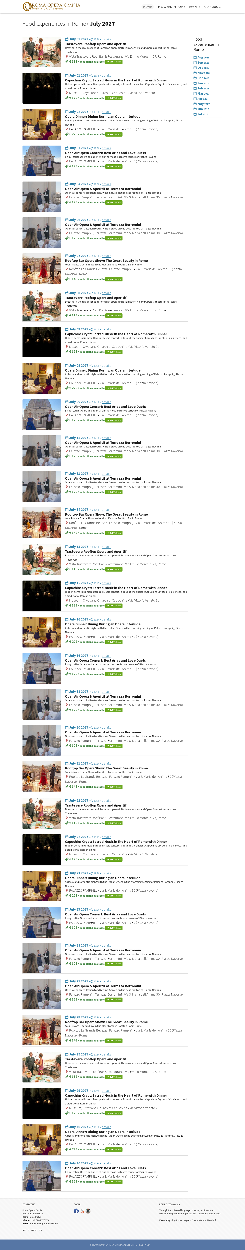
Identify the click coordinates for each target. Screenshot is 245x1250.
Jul (202, 114)
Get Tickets (115, 61)
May (203, 104)
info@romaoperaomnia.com (44, 1223)
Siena (195, 1220)
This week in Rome (170, 6)
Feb (203, 88)
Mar (203, 93)
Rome (179, 1220)
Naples (187, 1220)
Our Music (212, 6)
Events (194, 6)
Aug (203, 57)
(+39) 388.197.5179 (40, 1220)
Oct (203, 67)
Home (147, 6)
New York (211, 1220)
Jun (203, 109)
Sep (203, 62)
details (106, 39)
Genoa (202, 1220)
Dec (203, 78)
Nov (203, 73)
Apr (202, 98)
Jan (203, 83)
